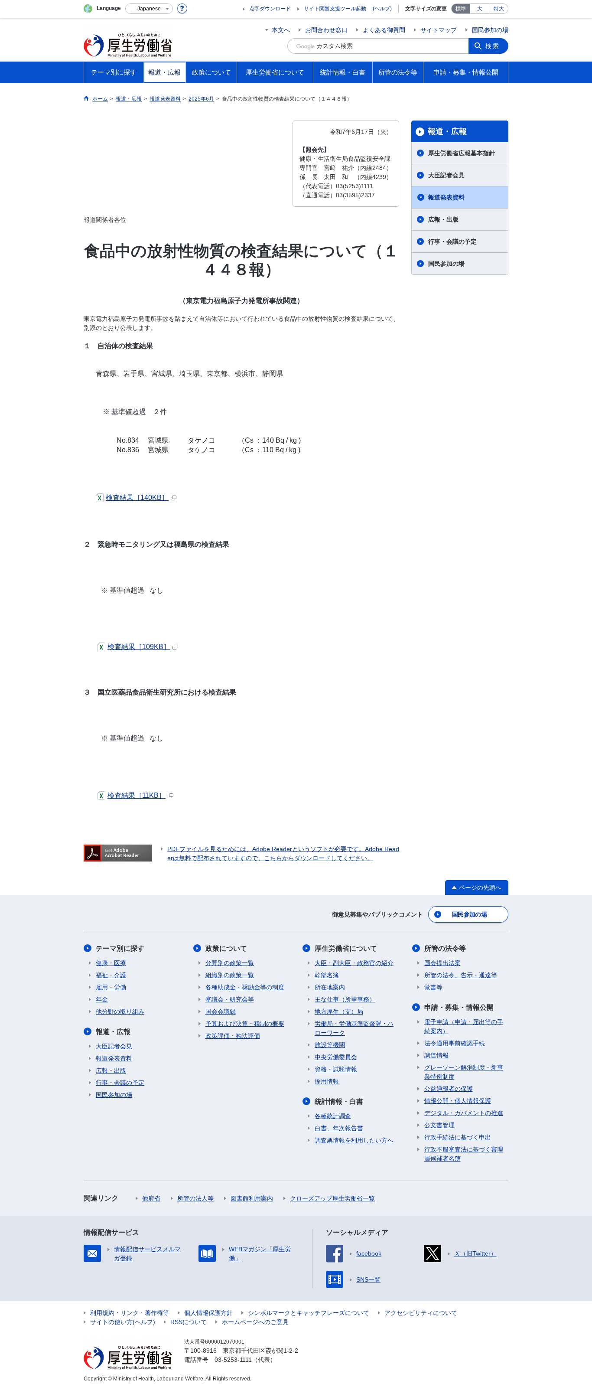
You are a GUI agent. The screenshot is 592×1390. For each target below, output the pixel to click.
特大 (499, 9)
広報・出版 (443, 219)
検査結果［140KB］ (137, 497)
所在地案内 (330, 987)
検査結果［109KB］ (138, 646)
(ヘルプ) (382, 9)
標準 (460, 9)
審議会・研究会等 (229, 999)
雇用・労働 (111, 987)
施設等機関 (330, 1044)
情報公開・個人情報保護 (457, 1100)
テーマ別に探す (120, 948)
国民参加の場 (490, 30)
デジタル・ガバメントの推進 (463, 1112)
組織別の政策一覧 (229, 975)
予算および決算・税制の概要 (244, 1023)
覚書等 (433, 987)
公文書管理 (439, 1125)
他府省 (151, 1198)
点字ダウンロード (270, 9)
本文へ (281, 30)
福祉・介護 (111, 975)
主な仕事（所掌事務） (345, 999)
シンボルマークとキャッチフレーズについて (308, 1312)
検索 (492, 45)
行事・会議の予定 (452, 241)
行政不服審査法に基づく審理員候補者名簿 (463, 1154)
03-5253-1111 (233, 1359)
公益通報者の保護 (448, 1088)
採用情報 (327, 1081)
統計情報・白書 (339, 1101)
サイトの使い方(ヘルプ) (122, 1321)
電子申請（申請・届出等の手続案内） (463, 1026)
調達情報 (436, 1055)
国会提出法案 (442, 962)
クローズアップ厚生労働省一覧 (332, 1198)
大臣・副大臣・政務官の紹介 (354, 962)
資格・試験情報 (336, 1069)
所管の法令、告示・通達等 (460, 975)
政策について (226, 948)
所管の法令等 (445, 948)
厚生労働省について (346, 948)
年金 (102, 999)
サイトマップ (438, 30)
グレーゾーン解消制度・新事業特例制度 (463, 1072)
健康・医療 (111, 962)
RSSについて (188, 1321)
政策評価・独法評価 (232, 1035)
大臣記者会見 (446, 175)
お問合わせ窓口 (326, 30)
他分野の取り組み (120, 1011)
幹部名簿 (327, 975)
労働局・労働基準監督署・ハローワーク (354, 1028)
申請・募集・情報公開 (459, 1007)
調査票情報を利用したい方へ (354, 1140)
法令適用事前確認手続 (454, 1043)
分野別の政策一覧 (229, 962)
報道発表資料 (446, 197)
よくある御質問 (384, 30)
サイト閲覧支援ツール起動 (335, 9)
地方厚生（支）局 (339, 1011)
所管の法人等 (195, 1198)
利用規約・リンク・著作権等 (129, 1312)
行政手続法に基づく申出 (457, 1137)
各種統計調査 (333, 1116)
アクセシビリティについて (420, 1312)
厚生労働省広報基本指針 (461, 153)
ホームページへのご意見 (255, 1321)
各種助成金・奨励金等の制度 (244, 987)
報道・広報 (447, 131)
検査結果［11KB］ (136, 795)
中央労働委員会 (336, 1057)
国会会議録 (220, 1011)
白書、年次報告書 (339, 1128)
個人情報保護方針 (208, 1312)
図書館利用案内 (252, 1198)
